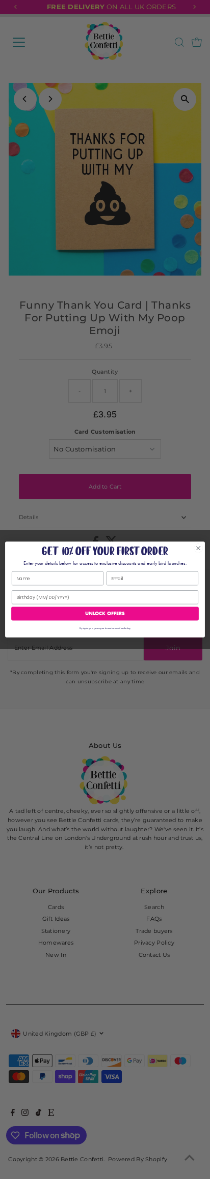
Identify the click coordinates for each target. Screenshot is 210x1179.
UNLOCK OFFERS (105, 613)
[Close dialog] (198, 548)
